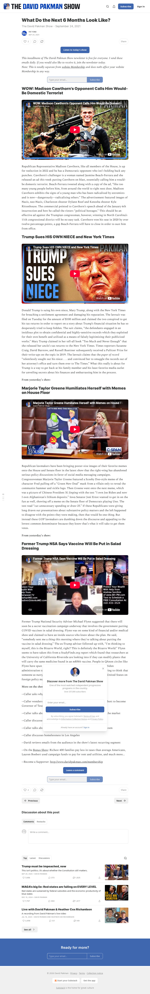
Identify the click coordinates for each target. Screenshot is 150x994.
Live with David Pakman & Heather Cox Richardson (57, 909)
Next (119, 800)
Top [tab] (25, 858)
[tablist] (34, 822)
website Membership (73, 67)
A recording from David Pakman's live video (44, 913)
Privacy (73, 973)
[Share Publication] (114, 6)
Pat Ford (33, 32)
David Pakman (40, 874)
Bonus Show (40, 750)
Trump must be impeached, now (44, 866)
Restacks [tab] (41, 821)
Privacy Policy (97, 719)
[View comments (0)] (35, 41)
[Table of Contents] (3, 497)
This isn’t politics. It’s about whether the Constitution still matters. (54, 870)
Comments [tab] (28, 821)
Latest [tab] (33, 858)
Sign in (141, 6)
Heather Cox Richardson (62, 917)
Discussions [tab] (44, 858)
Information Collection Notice (74, 719)
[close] (103, 668)
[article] (75, 872)
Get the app (89, 980)
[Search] (107, 6)
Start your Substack (67, 980)
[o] (117, 915)
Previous (33, 800)
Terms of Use (89, 716)
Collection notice (95, 973)
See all (27, 929)
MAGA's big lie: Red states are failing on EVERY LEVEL (59, 886)
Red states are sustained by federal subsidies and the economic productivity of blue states (61, 892)
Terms (82, 973)
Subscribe (125, 6)
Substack (60, 987)
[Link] (17, 90)
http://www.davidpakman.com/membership (76, 762)
